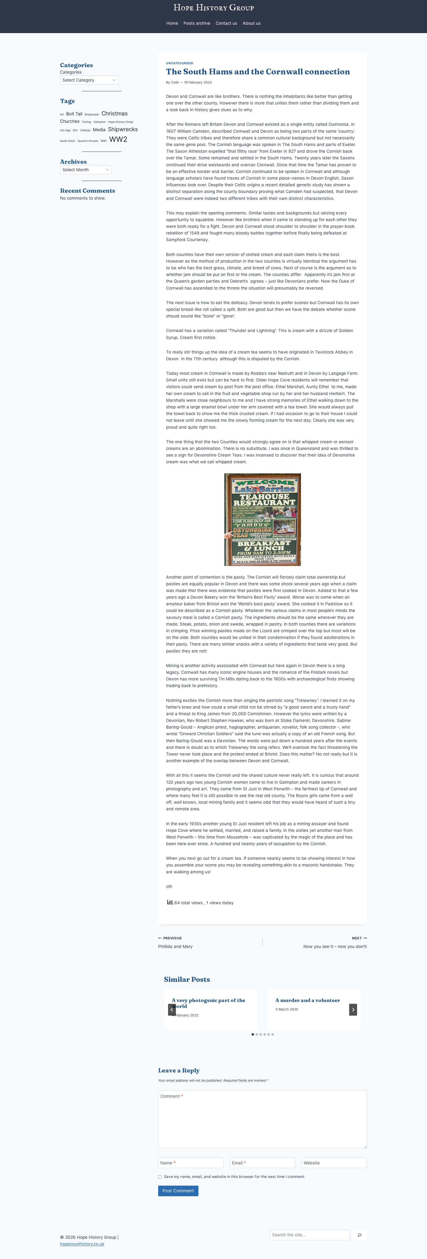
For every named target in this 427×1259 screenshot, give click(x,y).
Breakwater (92, 114)
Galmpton (100, 122)
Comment (171, 1096)
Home (172, 23)
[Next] (353, 1010)
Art (62, 114)
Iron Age (65, 130)
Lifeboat (85, 130)
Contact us (226, 23)
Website (312, 1162)
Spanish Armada (88, 141)
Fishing (86, 122)
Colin (175, 82)
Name (168, 1162)
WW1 (104, 141)
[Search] (359, 1235)
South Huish (67, 141)
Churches (70, 121)
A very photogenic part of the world (208, 1003)
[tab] (253, 1034)
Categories (71, 72)
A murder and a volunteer (308, 1000)
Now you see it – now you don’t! (335, 942)
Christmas (115, 113)
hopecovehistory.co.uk (82, 1243)
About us (252, 23)
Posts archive (197, 23)
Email (239, 1162)
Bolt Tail (74, 113)
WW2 (118, 139)
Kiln (75, 130)
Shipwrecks (123, 129)
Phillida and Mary (175, 942)
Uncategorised (179, 63)
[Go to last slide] (172, 1010)
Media (99, 129)
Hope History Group (120, 122)
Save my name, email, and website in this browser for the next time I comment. (234, 1176)
